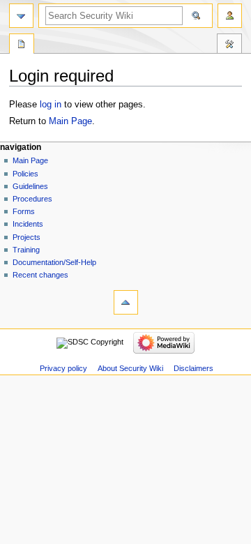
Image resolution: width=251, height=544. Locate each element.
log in (50, 104)
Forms (24, 211)
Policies (25, 173)
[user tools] (230, 15)
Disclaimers (193, 368)
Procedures (32, 199)
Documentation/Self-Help (54, 262)
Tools (229, 45)
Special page (21, 45)
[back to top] (126, 302)
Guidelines (30, 186)
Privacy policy (63, 368)
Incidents (28, 224)
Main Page (70, 121)
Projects (26, 237)
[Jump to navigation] (21, 15)
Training (26, 249)
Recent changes (40, 275)
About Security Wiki (130, 368)
